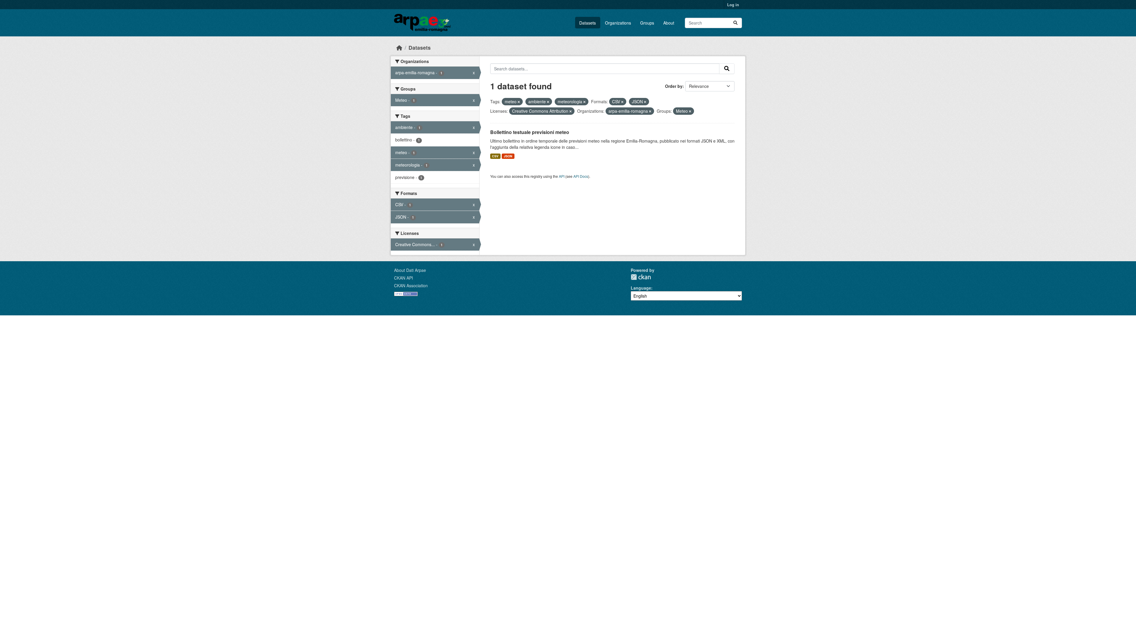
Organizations (618, 23)
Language (641, 288)
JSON (508, 156)
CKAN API (403, 278)
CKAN (641, 277)
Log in (733, 4)
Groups (647, 23)
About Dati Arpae (410, 270)
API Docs (580, 176)
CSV (495, 156)
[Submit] (735, 23)
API (561, 176)
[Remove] (519, 101)
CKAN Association (411, 285)
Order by (673, 86)
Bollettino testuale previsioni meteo (529, 132)
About (668, 23)
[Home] (399, 47)
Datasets (587, 23)
